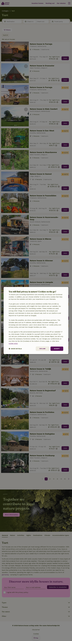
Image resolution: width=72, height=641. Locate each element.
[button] (15, 349)
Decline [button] (42, 348)
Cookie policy (13, 343)
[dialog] (36, 320)
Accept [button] (57, 348)
